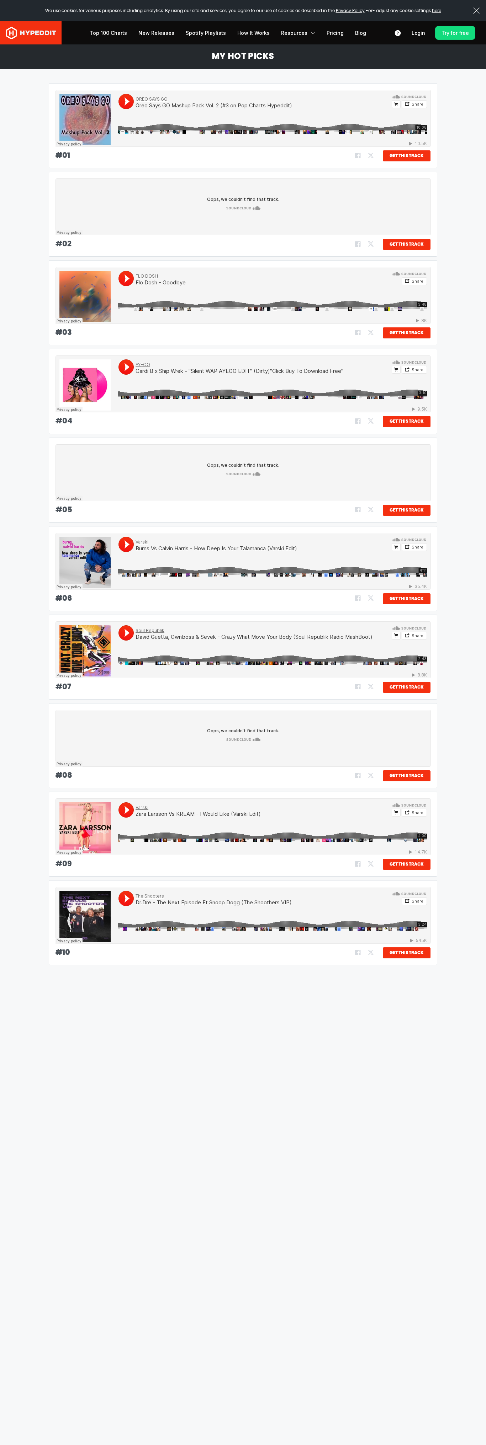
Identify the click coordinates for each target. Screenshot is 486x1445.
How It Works (253, 33)
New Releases (156, 33)
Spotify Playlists (206, 33)
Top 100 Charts (108, 33)
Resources (294, 33)
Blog (360, 33)
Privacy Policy (350, 11)
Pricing (335, 33)
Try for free (455, 33)
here (436, 11)
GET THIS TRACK (407, 156)
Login (418, 33)
